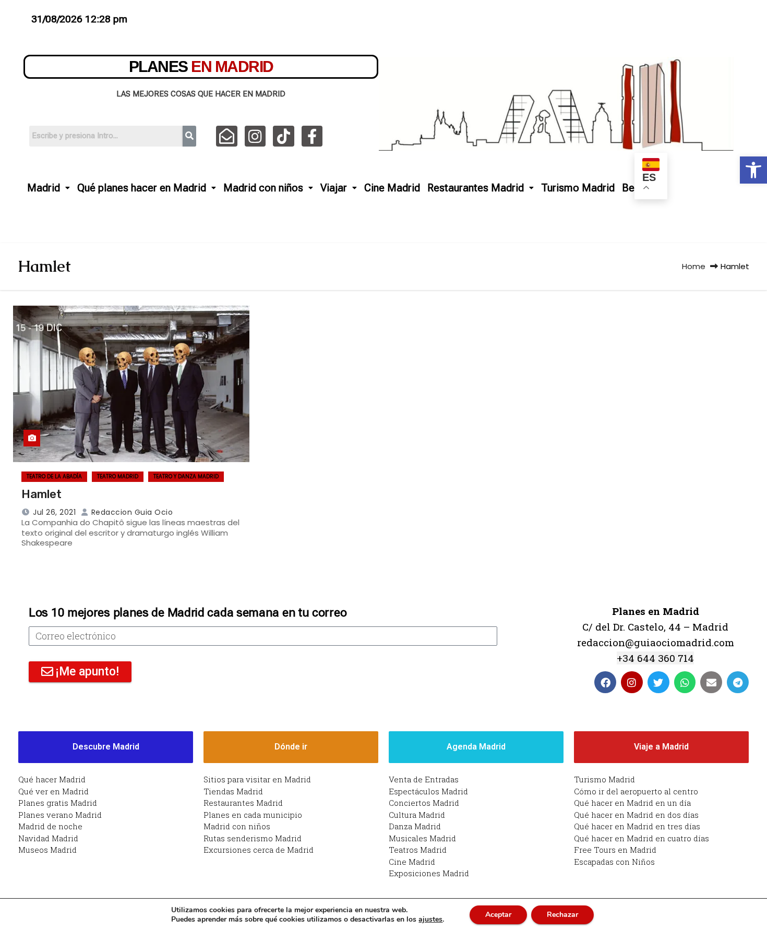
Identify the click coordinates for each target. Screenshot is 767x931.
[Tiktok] (283, 136)
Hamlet (41, 494)
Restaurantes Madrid (475, 188)
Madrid (43, 188)
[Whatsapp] (685, 682)
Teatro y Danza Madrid (186, 476)
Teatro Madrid (117, 476)
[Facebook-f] (312, 136)
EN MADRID (201, 66)
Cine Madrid (392, 188)
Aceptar (498, 915)
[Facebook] (605, 682)
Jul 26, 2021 (54, 512)
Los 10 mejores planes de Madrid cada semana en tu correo (187, 613)
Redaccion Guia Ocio (131, 512)
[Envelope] (711, 682)
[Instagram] (255, 136)
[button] (753, 170)
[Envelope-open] (226, 136)
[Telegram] (738, 682)
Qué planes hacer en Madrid (141, 188)
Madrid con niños (263, 188)
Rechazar (562, 915)
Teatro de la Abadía (54, 476)
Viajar (333, 188)
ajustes (430, 919)
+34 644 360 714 (655, 657)
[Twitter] (658, 682)
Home (693, 266)
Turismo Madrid (578, 188)
